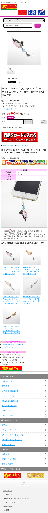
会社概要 (6, 510)
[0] (41, 14)
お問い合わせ (7, 506)
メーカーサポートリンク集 (13, 435)
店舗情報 (5, 454)
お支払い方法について (11, 415)
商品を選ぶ (6, 386)
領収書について (8, 381)
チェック (20, 82)
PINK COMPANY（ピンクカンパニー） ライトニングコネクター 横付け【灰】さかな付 (11, 270)
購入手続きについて (10, 401)
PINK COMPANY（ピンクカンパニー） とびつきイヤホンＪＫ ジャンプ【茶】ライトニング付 (11, 329)
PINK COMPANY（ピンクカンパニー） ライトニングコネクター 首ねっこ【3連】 (32, 300)
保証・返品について (22, 145)
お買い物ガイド (8, 445)
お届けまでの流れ (9, 406)
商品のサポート (8, 425)
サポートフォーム (9, 430)
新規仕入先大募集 (9, 459)
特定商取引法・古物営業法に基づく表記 (16, 498)
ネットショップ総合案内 (12, 440)
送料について (7, 411)
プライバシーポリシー (10, 502)
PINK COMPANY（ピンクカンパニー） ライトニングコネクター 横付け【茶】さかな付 (32, 270)
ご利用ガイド (7, 494)
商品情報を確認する (10, 391)
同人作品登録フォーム (8, 347)
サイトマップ (7, 491)
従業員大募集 (7, 464)
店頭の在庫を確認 (8, 145)
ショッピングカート (10, 396)
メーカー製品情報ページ (8, 109)
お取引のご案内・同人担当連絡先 (12, 344)
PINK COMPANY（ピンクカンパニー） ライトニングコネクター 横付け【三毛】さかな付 (11, 300)
